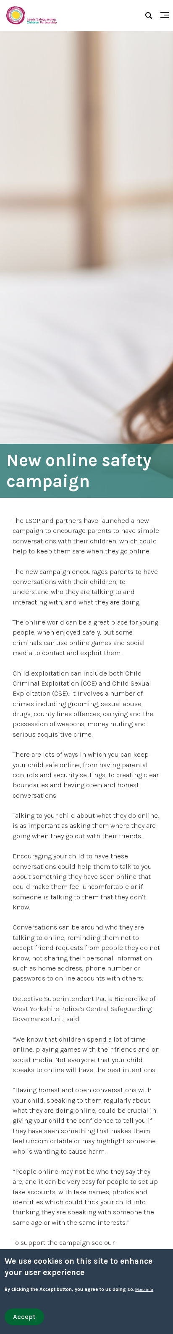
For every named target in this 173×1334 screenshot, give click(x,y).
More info (144, 1289)
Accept (24, 1317)
